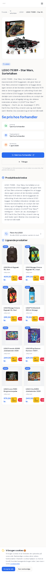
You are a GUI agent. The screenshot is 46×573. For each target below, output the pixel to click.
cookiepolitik (15, 564)
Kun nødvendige (24, 569)
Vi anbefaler (13, 12)
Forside (4, 12)
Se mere (14, 278)
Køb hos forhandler (23, 155)
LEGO (21, 12)
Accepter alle (8, 569)
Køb (21, 278)
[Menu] (42, 3)
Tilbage (24, 162)
